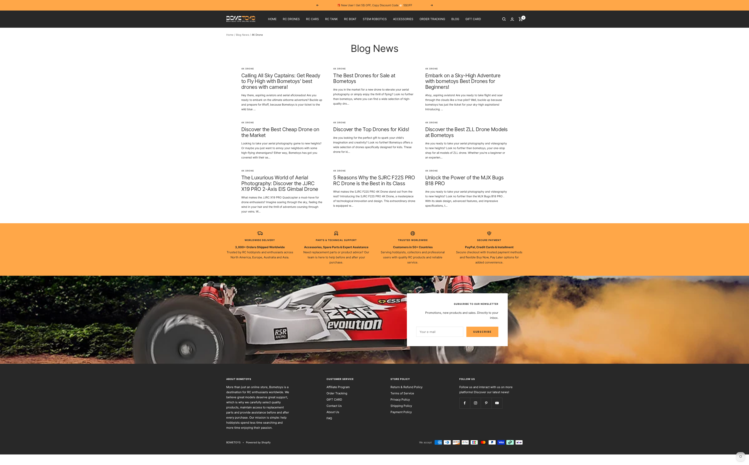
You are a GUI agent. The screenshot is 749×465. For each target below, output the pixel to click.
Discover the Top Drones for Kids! (371, 129)
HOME (272, 19)
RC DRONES (291, 19)
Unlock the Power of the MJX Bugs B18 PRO (464, 180)
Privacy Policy (400, 399)
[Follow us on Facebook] (464, 403)
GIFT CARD (473, 19)
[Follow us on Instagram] (475, 403)
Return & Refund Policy (406, 387)
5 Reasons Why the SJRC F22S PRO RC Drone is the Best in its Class (374, 180)
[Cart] (521, 19)
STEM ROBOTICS (375, 19)
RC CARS (312, 19)
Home (229, 34)
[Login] (512, 19)
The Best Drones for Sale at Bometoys (364, 78)
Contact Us (334, 406)
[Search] (504, 19)
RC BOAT (350, 19)
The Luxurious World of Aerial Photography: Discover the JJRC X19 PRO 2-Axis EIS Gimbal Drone (279, 183)
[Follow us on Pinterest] (486, 403)
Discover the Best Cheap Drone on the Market (280, 132)
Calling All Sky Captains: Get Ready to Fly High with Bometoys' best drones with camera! (280, 81)
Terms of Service (402, 393)
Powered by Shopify (258, 442)
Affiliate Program (338, 387)
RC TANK (331, 19)
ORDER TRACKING (432, 19)
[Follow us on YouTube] (497, 403)
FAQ (329, 418)
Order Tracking (337, 393)
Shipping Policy (401, 406)
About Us (333, 412)
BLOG (455, 19)
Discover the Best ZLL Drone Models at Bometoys (466, 132)
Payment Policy (401, 412)
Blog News (242, 34)
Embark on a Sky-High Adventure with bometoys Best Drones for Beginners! (463, 81)
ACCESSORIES (403, 19)
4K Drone (247, 68)
